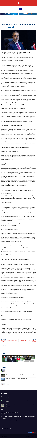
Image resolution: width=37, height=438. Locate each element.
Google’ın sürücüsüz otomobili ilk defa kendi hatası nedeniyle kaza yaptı (16, 400)
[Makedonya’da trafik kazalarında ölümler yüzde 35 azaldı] (3, 370)
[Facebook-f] (29, 432)
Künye (35, 436)
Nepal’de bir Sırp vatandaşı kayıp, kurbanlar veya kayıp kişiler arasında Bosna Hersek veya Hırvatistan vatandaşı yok (20, 375)
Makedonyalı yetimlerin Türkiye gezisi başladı (12, 396)
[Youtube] (33, 432)
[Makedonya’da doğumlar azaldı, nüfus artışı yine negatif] (3, 384)
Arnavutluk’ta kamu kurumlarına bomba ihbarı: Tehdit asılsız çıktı (16, 378)
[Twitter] (31, 432)
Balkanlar (6, 18)
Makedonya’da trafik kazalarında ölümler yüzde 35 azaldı (15, 369)
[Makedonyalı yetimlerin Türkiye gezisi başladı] (2, 397)
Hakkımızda (28, 436)
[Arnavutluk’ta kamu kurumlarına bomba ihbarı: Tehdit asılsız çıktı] (3, 379)
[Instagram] (35, 432)
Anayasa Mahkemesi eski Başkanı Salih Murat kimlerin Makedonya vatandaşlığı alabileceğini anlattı (20, 404)
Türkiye (10, 18)
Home (2, 18)
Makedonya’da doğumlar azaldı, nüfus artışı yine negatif (15, 383)
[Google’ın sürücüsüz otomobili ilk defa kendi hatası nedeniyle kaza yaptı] (2, 401)
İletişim (32, 436)
